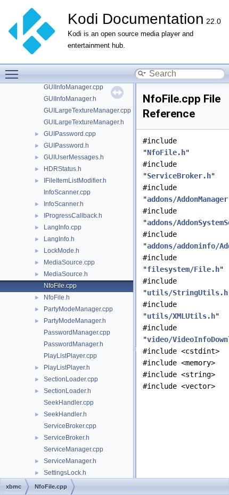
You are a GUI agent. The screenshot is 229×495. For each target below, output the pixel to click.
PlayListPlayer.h (67, 367)
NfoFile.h (57, 297)
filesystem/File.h (183, 269)
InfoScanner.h (64, 204)
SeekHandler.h (65, 414)
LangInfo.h (59, 239)
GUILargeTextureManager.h (84, 122)
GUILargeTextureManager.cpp (87, 110)
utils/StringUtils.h (187, 292)
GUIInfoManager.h (70, 99)
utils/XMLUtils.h (181, 316)
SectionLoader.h (67, 391)
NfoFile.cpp (60, 285)
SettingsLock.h (65, 472)
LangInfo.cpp (62, 227)
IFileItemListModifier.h (75, 180)
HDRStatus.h (62, 169)
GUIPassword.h (66, 145)
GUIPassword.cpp (70, 134)
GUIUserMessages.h (74, 157)
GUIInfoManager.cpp (73, 87)
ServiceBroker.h (66, 437)
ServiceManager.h (70, 461)
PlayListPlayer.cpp (70, 356)
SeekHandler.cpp (69, 402)
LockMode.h (61, 250)
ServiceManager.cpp (73, 449)
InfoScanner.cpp (67, 192)
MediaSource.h (66, 274)
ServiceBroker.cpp (70, 426)
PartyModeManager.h (75, 321)
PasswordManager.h (73, 344)
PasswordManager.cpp (77, 332)
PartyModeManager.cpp (78, 309)
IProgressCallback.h (73, 215)
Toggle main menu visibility (13, 73)
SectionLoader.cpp (71, 379)
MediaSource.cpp (69, 262)
